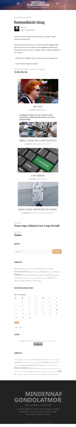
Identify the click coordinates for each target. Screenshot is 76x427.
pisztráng (44, 371)
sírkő (56, 371)
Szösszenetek (26, 17)
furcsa (45, 269)
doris (33, 362)
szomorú (29, 278)
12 (50, 306)
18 (43, 309)
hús (40, 365)
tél (36, 278)
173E (15, 359)
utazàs (31, 69)
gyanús (37, 272)
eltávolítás (51, 362)
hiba (48, 272)
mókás (46, 275)
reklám (16, 278)
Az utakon (17, 17)
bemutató (36, 359)
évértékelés (55, 374)
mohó (59, 368)
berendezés (43, 359)
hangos (36, 365)
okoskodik (25, 371)
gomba (33, 272)
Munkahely (51, 213)
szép (33, 278)
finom (41, 269)
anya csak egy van (28, 359)
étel (40, 281)
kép (27, 275)
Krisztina (33, 368)
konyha (23, 275)
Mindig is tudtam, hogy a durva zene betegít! (38, 140)
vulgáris (42, 69)
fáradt (20, 69)
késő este (44, 368)
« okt (16, 327)
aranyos (21, 269)
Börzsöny (49, 359)
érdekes (35, 281)
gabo (28, 271)
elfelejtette (38, 362)
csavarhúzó (18, 362)
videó (55, 278)
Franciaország (23, 365)
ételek (50, 374)
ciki (28, 269)
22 (23, 313)
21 (16, 313)
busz (16, 69)
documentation (27, 362)
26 (50, 313)
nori (51, 275)
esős (55, 362)
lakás (37, 275)
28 (16, 317)
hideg (54, 272)
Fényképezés (34, 213)
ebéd (34, 269)
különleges (32, 275)
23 (30, 313)
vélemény (17, 281)
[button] (16, 322)
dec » (21, 327)
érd (32, 281)
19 (50, 309)
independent (46, 365)
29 (23, 317)
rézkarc (50, 371)
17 (36, 309)
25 (43, 313)
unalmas (45, 278)
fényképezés (20, 271)
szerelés (25, 278)
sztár (53, 371)
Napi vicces (38, 106)
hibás (51, 272)
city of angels (55, 359)
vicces (37, 69)
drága (31, 269)
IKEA (58, 272)
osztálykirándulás (32, 371)
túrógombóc (20, 374)
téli (15, 374)
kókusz (49, 368)
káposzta (39, 368)
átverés (27, 281)
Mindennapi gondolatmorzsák (38, 3)
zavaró (25, 374)
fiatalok (26, 69)
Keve (17, 274)
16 (30, 309)
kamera (56, 365)
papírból (40, 371)
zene (23, 280)
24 (36, 313)
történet (40, 278)
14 (16, 309)
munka (42, 275)
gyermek (31, 365)
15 (23, 309)
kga (24, 27)
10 (36, 306)
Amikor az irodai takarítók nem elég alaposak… (38, 209)
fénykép (50, 269)
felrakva (16, 365)
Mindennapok (43, 110)
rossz (20, 278)
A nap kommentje (38, 175)
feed (58, 362)
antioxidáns (20, 359)
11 (43, 306)
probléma (56, 275)
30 (30, 317)
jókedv (51, 365)
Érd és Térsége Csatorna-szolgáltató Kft (38, 374)
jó (60, 272)
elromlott (44, 362)
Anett (16, 269)
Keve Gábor (21, 368)
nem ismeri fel (18, 371)
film (37, 269)
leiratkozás (54, 368)
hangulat (43, 272)
